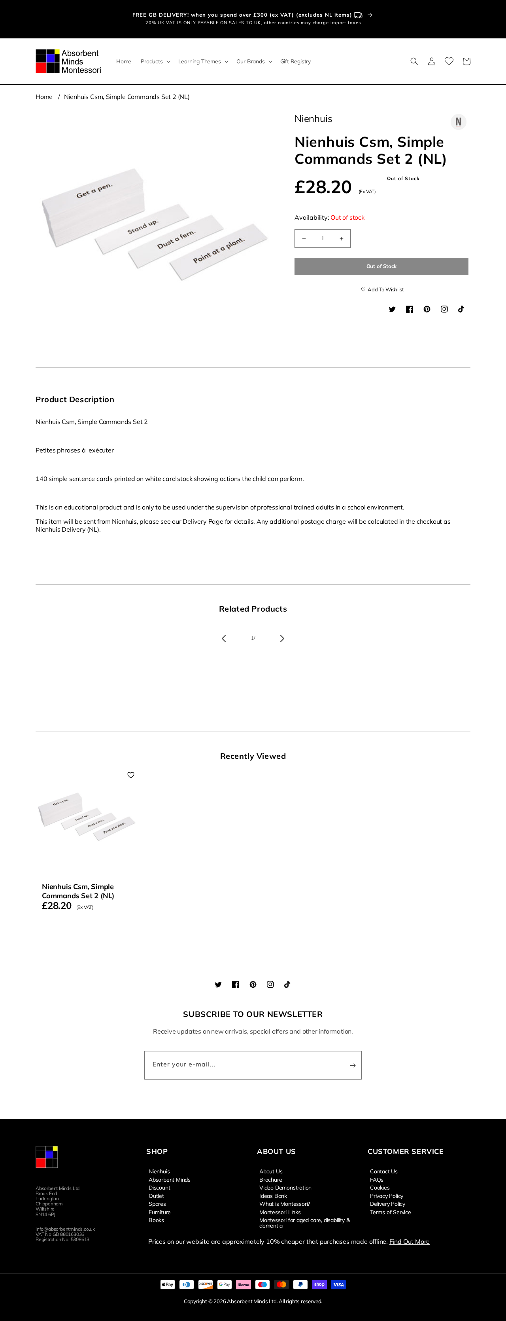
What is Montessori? (284, 1203)
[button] (154, 61)
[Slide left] (223, 638)
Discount (159, 1187)
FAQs (376, 1179)
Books (156, 1219)
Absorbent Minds (170, 1179)
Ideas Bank (273, 1195)
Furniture (160, 1212)
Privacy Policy (386, 1195)
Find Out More (409, 1241)
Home (44, 97)
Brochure (270, 1179)
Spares (157, 1203)
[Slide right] (282, 638)
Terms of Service (390, 1212)
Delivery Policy (387, 1203)
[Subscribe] (352, 1065)
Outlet (156, 1195)
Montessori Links (280, 1212)
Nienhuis (159, 1171)
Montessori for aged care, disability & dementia (304, 1222)
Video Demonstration (285, 1187)
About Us (270, 1171)
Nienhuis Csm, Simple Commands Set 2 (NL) (127, 97)
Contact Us (384, 1171)
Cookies (380, 1187)
